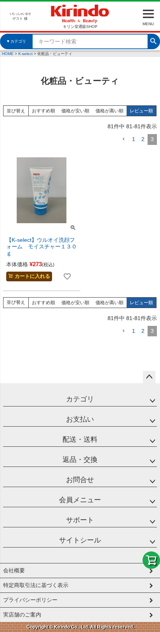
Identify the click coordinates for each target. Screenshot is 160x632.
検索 (153, 40)
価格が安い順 (75, 111)
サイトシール (80, 540)
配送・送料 (80, 439)
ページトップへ (149, 377)
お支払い (80, 419)
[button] (123, 139)
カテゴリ (80, 399)
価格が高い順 (109, 111)
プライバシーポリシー (30, 600)
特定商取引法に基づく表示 (35, 585)
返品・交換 (80, 459)
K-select (25, 54)
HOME (8, 54)
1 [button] (133, 139)
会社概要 (14, 570)
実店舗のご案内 (22, 614)
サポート (80, 520)
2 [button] (142, 139)
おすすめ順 (43, 111)
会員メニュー (80, 500)
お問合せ (80, 480)
